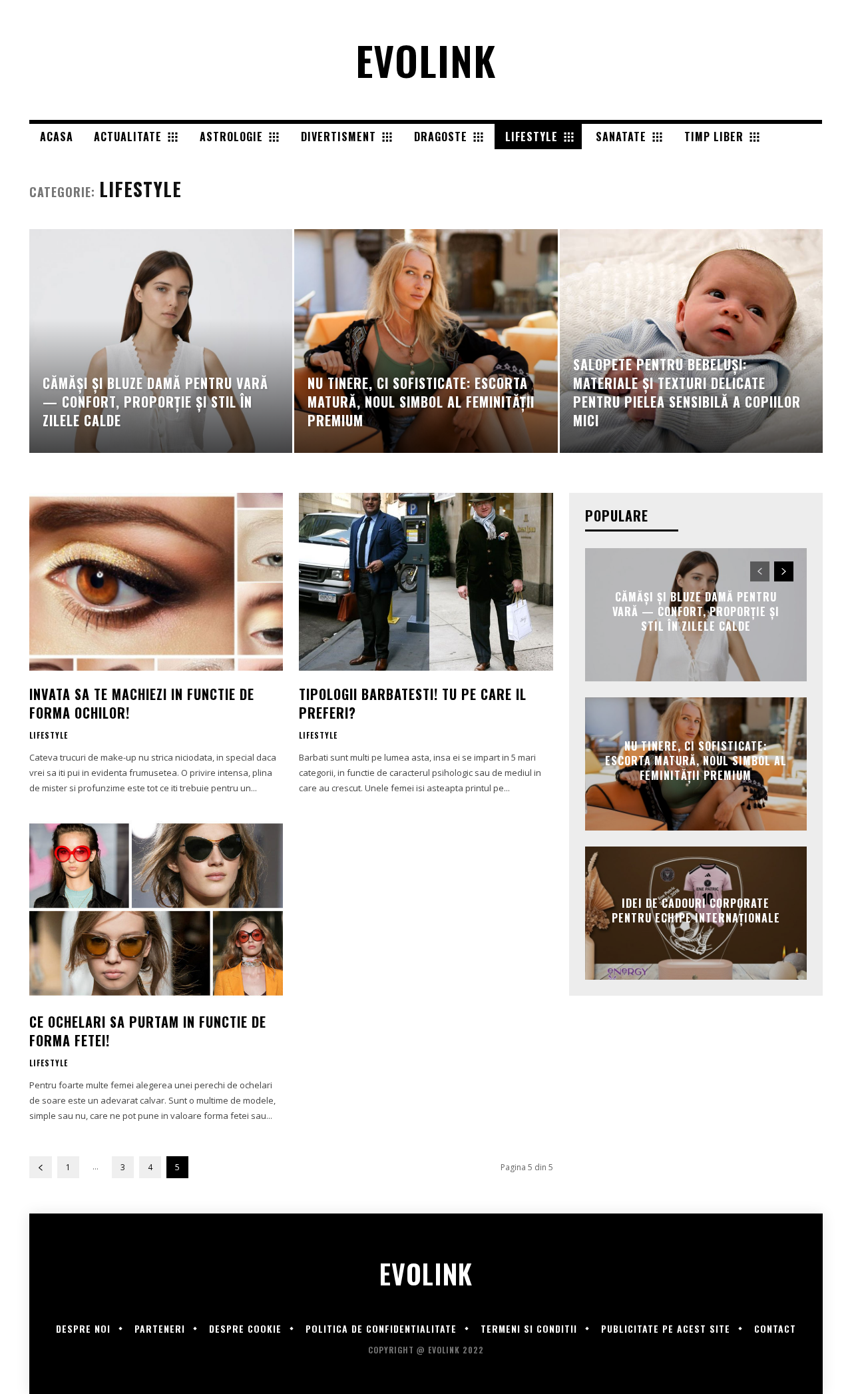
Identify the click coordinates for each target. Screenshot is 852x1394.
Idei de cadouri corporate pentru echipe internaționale (696, 909)
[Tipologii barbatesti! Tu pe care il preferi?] (425, 582)
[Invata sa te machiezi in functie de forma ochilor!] (156, 582)
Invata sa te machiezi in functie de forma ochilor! (141, 703)
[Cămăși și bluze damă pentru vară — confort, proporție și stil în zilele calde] (160, 341)
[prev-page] (40, 1167)
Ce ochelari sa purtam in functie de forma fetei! (147, 1031)
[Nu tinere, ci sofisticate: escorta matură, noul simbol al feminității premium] (425, 341)
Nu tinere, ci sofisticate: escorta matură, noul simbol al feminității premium (696, 761)
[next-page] (783, 571)
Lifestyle (48, 735)
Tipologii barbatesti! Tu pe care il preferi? (413, 703)
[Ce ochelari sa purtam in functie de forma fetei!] (156, 909)
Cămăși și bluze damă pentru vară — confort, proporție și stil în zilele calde (695, 612)
